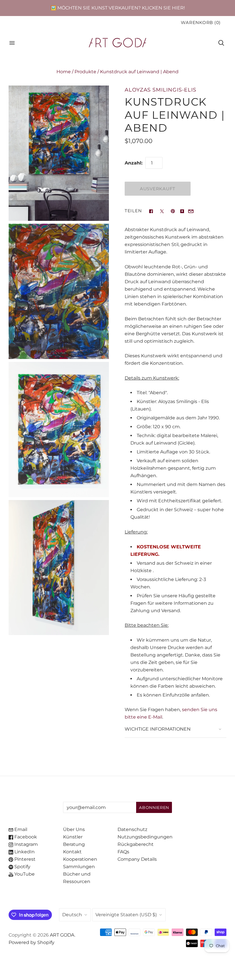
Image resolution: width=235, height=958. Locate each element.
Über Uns (74, 829)
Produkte (85, 71)
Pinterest (24, 859)
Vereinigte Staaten (126, 914)
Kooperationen (80, 859)
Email (20, 829)
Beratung (74, 844)
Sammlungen (79, 866)
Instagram (25, 844)
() (201, 22)
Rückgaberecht (135, 844)
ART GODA (62, 935)
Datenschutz (132, 829)
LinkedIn (24, 851)
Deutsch (72, 914)
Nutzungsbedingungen (145, 837)
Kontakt (72, 851)
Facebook (25, 837)
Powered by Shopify (31, 942)
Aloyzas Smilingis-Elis (160, 89)
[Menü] (12, 42)
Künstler (73, 837)
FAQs (123, 851)
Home (63, 71)
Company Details (137, 859)
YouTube (24, 874)
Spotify (21, 866)
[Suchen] (221, 43)
